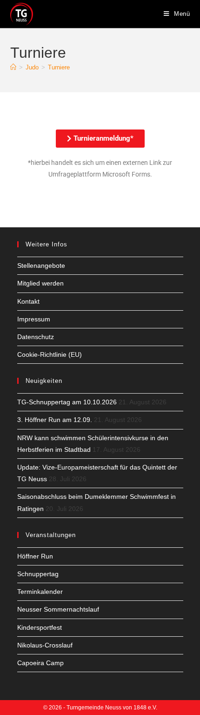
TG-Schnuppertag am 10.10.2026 (67, 402)
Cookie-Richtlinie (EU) (49, 354)
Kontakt (28, 301)
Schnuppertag (38, 574)
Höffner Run (35, 556)
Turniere (59, 67)
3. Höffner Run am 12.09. (54, 419)
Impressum (33, 319)
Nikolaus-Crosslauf (45, 645)
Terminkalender (40, 591)
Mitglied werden (40, 283)
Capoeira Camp (40, 663)
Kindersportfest (39, 627)
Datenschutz (35, 336)
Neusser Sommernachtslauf (58, 609)
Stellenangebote (41, 265)
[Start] (13, 67)
